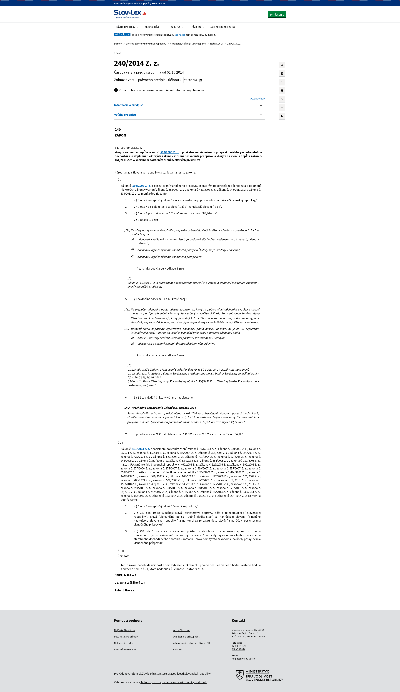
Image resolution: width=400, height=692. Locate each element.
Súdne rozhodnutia (222, 27)
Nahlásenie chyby (123, 643)
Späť (118, 53)
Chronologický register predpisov (188, 43)
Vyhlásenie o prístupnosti (186, 636)
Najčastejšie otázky (124, 630)
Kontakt (177, 649)
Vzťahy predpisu (125, 115)
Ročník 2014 (216, 43)
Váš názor (180, 34)
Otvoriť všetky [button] (257, 98)
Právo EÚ (195, 27)
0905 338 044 (238, 649)
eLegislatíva (152, 27)
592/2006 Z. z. (169, 152)
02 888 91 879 (239, 645)
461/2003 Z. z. (141, 449)
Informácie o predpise (128, 105)
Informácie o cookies (125, 649)
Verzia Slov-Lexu (181, 630)
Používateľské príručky (126, 636)
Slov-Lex (157, 3)
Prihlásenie (277, 14)
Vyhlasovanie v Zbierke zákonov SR (191, 643)
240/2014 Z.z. (234, 43)
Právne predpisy (125, 27)
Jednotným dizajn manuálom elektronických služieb (173, 682)
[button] (282, 65)
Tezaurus (174, 27)
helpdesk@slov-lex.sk (243, 658)
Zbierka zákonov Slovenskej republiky (146, 43)
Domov (118, 43)
